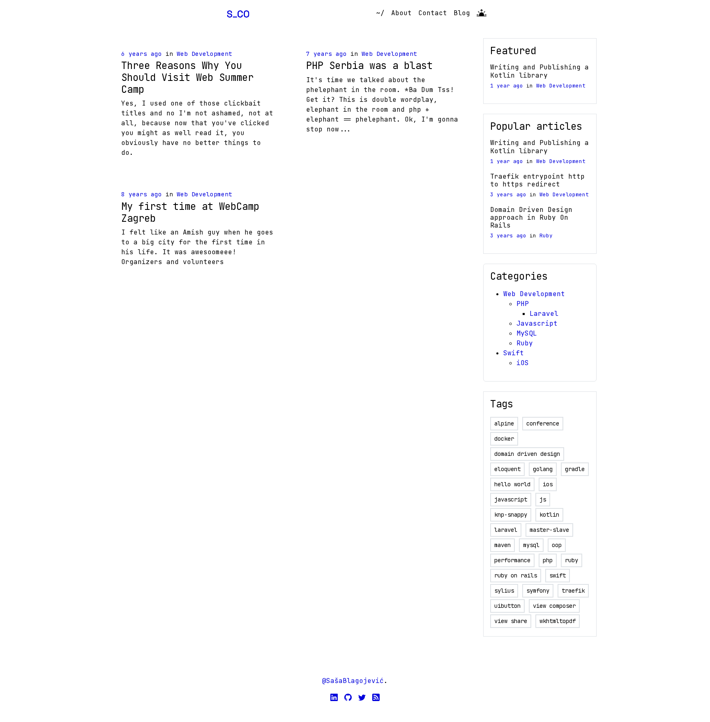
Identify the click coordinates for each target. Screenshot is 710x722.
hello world (512, 484)
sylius (504, 590)
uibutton (507, 605)
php (548, 560)
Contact (432, 13)
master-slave (549, 529)
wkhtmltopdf (557, 621)
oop (557, 545)
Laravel (544, 313)
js (542, 499)
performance (512, 560)
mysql (531, 545)
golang (543, 469)
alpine (504, 423)
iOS (522, 363)
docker (504, 438)
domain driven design (527, 454)
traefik (573, 590)
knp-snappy (510, 514)
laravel (505, 529)
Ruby (546, 235)
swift (557, 575)
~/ (380, 13)
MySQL (526, 333)
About (401, 13)
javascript (510, 499)
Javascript (537, 323)
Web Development (204, 53)
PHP (522, 303)
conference (542, 423)
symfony (537, 590)
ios (548, 484)
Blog (462, 13)
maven (502, 545)
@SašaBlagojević (353, 680)
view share (510, 621)
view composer (554, 605)
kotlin (549, 514)
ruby (571, 560)
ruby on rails (515, 575)
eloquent (507, 469)
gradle (575, 469)
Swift (513, 353)
